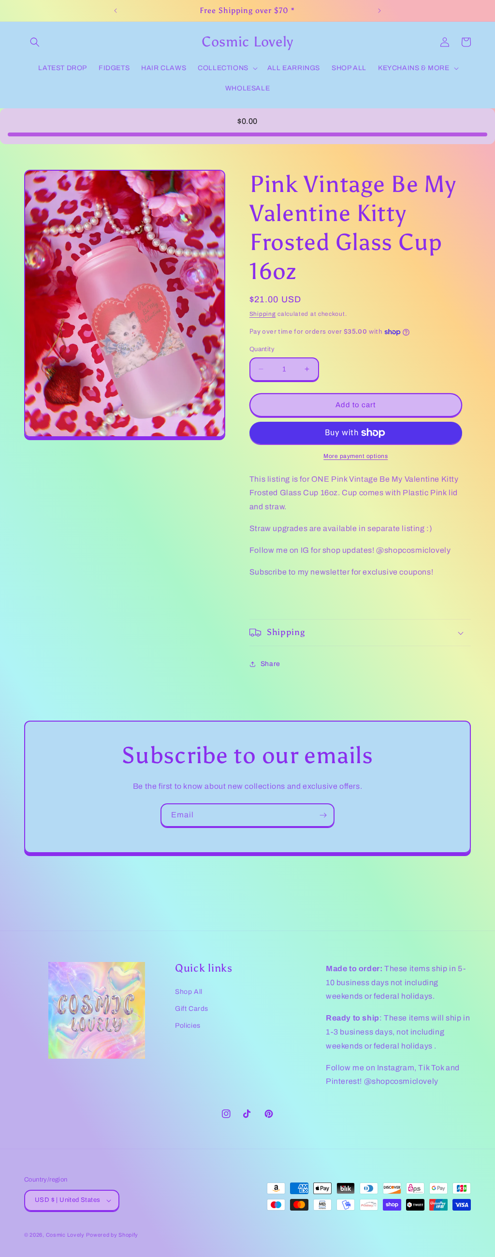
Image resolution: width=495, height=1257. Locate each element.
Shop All (189, 991)
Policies (188, 1025)
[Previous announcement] (115, 10)
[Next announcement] (379, 10)
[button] (34, 42)
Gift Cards (191, 1008)
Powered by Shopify (112, 1235)
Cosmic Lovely (65, 1235)
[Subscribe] (323, 815)
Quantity (262, 349)
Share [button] (270, 663)
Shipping (262, 314)
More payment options (355, 456)
